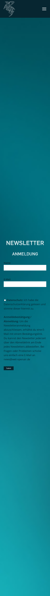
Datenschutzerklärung (17, 304)
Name (7, 262)
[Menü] (43, 9)
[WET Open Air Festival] (21, 9)
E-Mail (7, 279)
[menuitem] (43, 9)
